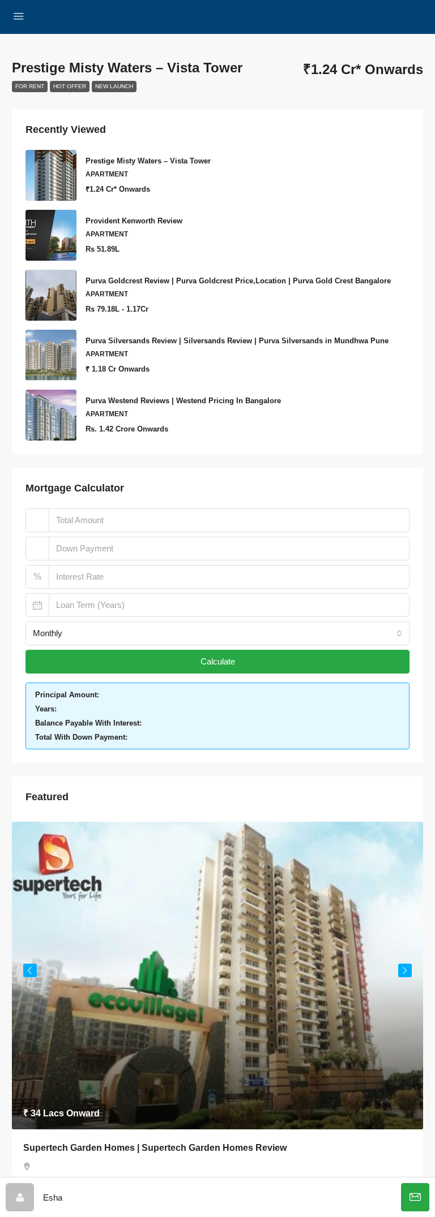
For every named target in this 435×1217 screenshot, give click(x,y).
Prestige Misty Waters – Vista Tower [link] (148, 161)
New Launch (114, 86)
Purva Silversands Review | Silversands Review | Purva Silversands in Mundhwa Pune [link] (237, 340)
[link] (217, 976)
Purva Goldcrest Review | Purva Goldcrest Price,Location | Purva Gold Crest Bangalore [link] (238, 281)
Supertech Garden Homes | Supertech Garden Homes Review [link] (155, 1148)
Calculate (218, 661)
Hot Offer (69, 86)
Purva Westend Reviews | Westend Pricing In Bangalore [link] (183, 400)
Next (405, 970)
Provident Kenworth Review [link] (134, 221)
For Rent (29, 86)
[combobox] (217, 633)
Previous (30, 970)
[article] (217, 1013)
